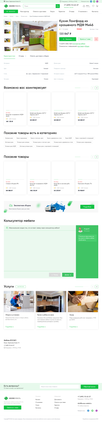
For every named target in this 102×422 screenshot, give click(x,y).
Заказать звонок (68, 7)
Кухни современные (22, 138)
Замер (71, 315)
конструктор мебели (79, 44)
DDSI (97, 419)
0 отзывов (65, 29)
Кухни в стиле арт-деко (37, 138)
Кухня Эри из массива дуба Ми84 (61, 184)
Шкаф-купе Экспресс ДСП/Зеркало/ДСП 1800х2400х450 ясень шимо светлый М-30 (38, 114)
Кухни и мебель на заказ (45, 315)
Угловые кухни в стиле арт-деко (41, 142)
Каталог (38, 399)
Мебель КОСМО (10, 340)
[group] (35, 35)
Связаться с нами (12, 408)
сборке (87, 46)
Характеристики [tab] (9, 56)
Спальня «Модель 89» (12, 183)
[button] (15, 49)
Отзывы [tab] (22, 56)
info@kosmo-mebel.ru (84, 403)
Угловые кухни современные (84, 142)
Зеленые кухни (9, 138)
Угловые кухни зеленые (23, 142)
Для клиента (57, 399)
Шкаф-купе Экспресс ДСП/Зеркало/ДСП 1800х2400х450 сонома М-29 (63, 114)
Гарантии (62, 11)
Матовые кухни (9, 142)
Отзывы (71, 11)
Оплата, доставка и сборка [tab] (39, 56)
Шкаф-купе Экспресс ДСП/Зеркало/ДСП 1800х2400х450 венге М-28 (86, 114)
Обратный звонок (89, 387)
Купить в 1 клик (85, 39)
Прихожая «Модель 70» (85, 183)
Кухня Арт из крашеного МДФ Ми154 (38, 184)
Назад (55, 275)
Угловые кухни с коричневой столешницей (47, 146)
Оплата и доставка (39, 11)
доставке (81, 46)
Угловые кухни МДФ (10, 146)
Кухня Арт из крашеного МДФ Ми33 (14, 115)
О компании (82, 11)
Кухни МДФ (68, 138)
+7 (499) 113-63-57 (71, 5)
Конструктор (24, 11)
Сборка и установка (12, 315)
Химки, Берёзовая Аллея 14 (13, 1)
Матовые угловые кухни (26, 146)
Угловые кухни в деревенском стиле (63, 142)
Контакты (95, 11)
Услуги (52, 11)
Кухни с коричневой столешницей (84, 138)
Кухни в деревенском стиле (54, 138)
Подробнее (87, 207)
